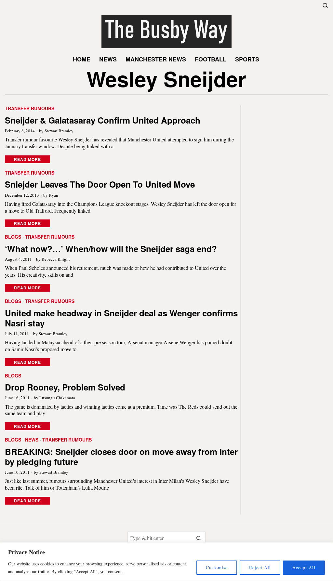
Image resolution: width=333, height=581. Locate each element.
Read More (27, 159)
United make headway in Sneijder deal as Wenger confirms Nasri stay (121, 318)
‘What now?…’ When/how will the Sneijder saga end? (111, 249)
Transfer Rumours (29, 108)
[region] (166, 561)
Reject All (260, 567)
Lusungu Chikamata (57, 398)
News (31, 440)
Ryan (53, 195)
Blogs (13, 237)
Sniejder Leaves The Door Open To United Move (100, 184)
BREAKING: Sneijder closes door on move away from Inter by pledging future (121, 456)
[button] (199, 538)
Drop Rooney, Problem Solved (65, 387)
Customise (217, 567)
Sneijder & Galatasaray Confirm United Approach (102, 120)
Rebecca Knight (56, 259)
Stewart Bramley (59, 131)
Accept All (303, 567)
